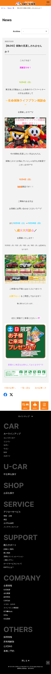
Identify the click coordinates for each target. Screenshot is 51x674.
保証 (5, 519)
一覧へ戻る (25, 388)
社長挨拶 (7, 590)
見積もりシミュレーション (13, 556)
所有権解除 (9, 641)
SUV (5, 452)
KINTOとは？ (9, 567)
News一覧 (11, 8)
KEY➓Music (8, 611)
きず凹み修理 (9, 523)
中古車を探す (10, 474)
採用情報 (8, 637)
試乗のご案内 (9, 549)
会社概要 (7, 593)
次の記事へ (39, 388)
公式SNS (8, 646)
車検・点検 (8, 516)
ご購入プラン (9, 560)
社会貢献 (7, 619)
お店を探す (9, 493)
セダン (6, 445)
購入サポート (10, 545)
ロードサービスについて (13, 564)
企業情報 (8, 585)
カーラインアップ (12, 433)
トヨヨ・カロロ (9, 604)
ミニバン (7, 441)
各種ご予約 (9, 651)
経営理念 (7, 597)
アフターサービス (12, 512)
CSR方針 (7, 601)
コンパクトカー (9, 438)
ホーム (3, 8)
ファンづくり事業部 (11, 608)
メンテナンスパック (11, 527)
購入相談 (7, 553)
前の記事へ (11, 388)
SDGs (6, 615)
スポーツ (7, 456)
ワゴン (6, 449)
